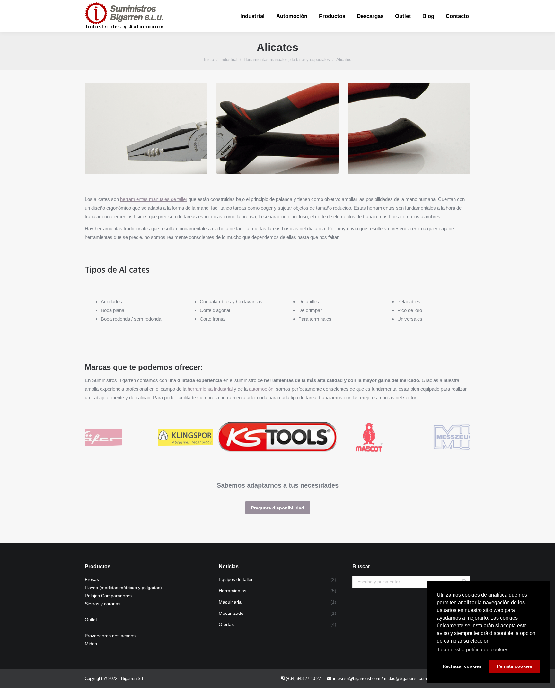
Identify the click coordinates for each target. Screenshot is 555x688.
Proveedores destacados (110, 635)
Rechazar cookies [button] (462, 666)
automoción (261, 389)
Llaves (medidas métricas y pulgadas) (123, 587)
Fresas (92, 579)
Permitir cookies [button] (514, 666)
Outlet (91, 619)
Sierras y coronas (102, 603)
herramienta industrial (210, 389)
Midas (91, 643)
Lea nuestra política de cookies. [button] (474, 649)
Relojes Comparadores (108, 595)
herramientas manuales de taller (153, 199)
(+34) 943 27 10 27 (303, 678)
